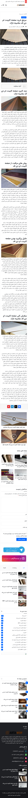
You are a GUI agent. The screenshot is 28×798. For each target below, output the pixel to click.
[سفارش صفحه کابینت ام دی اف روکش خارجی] (23, 701)
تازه (24, 568)
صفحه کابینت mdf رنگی (21, 637)
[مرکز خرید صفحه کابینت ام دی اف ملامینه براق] (21, 472)
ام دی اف (21, 14)
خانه (25, 14)
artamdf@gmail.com (16, 761)
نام (26, 514)
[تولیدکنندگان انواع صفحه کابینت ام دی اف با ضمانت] (23, 686)
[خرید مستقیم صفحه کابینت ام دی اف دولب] (23, 694)
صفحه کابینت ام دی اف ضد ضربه (19, 630)
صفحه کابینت (23, 620)
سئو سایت (17, 793)
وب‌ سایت (25, 527)
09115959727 (15, 751)
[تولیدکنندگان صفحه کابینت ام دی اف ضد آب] (7, 459)
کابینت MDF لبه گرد (22, 649)
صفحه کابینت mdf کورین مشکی (19, 635)
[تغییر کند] (21, 5)
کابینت (24, 632)
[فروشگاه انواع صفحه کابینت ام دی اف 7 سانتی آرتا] (21, 459)
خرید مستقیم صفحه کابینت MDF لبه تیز (9, 601)
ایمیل (26, 521)
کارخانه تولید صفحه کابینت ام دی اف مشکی (9, 712)
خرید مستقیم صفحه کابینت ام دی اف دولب (9, 693)
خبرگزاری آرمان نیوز (16, 795)
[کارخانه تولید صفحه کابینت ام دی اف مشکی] (23, 715)
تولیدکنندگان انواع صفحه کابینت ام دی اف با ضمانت (9, 684)
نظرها (4, 568)
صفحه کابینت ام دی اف (21, 618)
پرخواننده (14, 568)
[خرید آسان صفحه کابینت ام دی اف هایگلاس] (7, 474)
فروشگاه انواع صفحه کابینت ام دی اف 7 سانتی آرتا (21, 465)
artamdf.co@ (16, 758)
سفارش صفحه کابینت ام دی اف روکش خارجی (10, 700)
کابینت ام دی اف (22, 625)
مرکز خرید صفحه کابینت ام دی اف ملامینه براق (21, 478)
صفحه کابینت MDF (22, 623)
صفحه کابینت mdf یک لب (20, 642)
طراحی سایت (23, 793)
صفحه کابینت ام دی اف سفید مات (19, 640)
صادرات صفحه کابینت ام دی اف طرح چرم (9, 706)
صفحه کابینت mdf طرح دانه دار (19, 645)
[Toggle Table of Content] (23, 86)
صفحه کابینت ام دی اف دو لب (19, 628)
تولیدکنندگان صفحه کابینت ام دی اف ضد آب (7, 464)
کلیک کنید (14, 754)
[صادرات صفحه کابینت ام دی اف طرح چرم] (23, 707)
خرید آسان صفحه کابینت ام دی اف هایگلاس (15, 1)
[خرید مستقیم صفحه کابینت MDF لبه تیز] (22, 603)
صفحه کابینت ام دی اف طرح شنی (19, 647)
